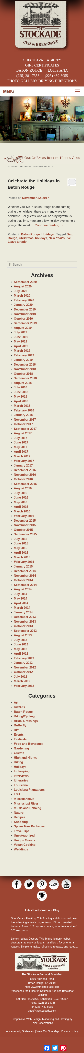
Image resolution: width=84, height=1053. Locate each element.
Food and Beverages (28, 743)
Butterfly (20, 725)
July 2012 (20, 676)
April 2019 (21, 346)
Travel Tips (21, 831)
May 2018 (20, 396)
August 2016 (23, 488)
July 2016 (20, 493)
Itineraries (21, 780)
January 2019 (23, 359)
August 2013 (23, 635)
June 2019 (21, 337)
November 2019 (25, 314)
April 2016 (21, 506)
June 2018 (21, 392)
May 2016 (20, 502)
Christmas (26, 238)
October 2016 (23, 479)
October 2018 (23, 373)
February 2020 (24, 300)
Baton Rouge (30, 234)
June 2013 (21, 644)
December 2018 (25, 364)
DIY (16, 730)
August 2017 (23, 433)
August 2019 (23, 327)
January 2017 (23, 465)
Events (19, 734)
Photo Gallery (22, 81)
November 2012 (25, 667)
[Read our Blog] (54, 884)
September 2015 (25, 534)
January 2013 (23, 662)
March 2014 (22, 607)
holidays (41, 238)
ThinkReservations (42, 1022)
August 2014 (23, 589)
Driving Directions (57, 81)
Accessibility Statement (20, 1031)
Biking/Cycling (24, 716)
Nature (18, 812)
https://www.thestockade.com (42, 986)
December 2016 (25, 470)
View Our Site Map (47, 1031)
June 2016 (21, 497)
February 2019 (24, 355)
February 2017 (24, 460)
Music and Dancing (27, 808)
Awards (19, 707)
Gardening (21, 748)
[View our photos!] (42, 896)
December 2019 (25, 309)
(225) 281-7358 (27, 76)
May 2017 (20, 447)
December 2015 (25, 520)
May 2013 (20, 649)
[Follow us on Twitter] (29, 884)
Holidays (47, 234)
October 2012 (23, 672)
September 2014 (25, 584)
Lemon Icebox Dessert (24, 938)
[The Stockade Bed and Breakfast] (42, 26)
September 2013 (25, 630)
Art (16, 702)
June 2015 (21, 543)
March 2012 (22, 681)
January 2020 (23, 304)
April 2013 (21, 653)
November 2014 (25, 575)
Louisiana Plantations (29, 789)
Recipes (19, 817)
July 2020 (20, 291)
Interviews (21, 776)
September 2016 (25, 483)
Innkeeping (22, 771)
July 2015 (20, 539)
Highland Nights (25, 757)
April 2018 (21, 401)
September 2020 (25, 282)
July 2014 (20, 594)
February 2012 (24, 685)
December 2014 (25, 571)
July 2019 (20, 332)
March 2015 (22, 557)
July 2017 (20, 438)
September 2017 (25, 428)
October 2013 (23, 626)
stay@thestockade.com (42, 1010)
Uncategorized (24, 835)
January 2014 (23, 612)
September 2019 (25, 323)
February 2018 (24, 410)
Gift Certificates (42, 65)
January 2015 (23, 566)
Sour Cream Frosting (23, 918)
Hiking (18, 762)
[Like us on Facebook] (17, 884)
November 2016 (25, 474)
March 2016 (22, 511)
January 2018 (23, 415)
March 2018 (22, 405)
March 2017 (22, 456)
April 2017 (21, 451)
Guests (19, 753)
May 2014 (20, 598)
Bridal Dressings (26, 721)
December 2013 (25, 616)
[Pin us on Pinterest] (41, 884)
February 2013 (24, 658)
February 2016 (24, 516)
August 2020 (23, 286)
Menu (8, 91)
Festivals (20, 739)
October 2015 (23, 529)
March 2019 (22, 350)
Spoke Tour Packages (29, 826)
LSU (17, 794)
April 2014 (21, 603)
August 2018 (23, 383)
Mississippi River (26, 803)
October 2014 (23, 580)
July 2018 (20, 387)
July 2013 (20, 640)
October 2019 (23, 318)
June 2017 (21, 442)
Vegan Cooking (24, 844)
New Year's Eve (60, 238)
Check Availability (42, 60)
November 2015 (25, 525)
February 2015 (24, 561)
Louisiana (21, 785)
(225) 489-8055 (56, 76)
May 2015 (20, 548)
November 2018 (25, 369)
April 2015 (21, 552)
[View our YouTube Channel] (66, 884)
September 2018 (25, 378)
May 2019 (20, 341)
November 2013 (25, 621)
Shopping (21, 822)
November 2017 (25, 419)
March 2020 (22, 295)
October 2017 (23, 424)
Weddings (21, 849)
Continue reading (49, 225)
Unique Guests (24, 840)
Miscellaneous (24, 798)
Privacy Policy (69, 1031)
